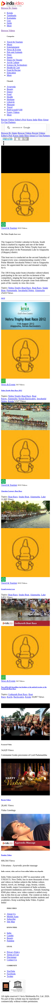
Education (11, 72)
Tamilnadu (11, 15)
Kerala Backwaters (27, 398)
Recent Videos (7, 119)
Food (9, 94)
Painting (10, 940)
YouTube (11, 971)
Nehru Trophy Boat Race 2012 (11, 390)
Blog (40, 119)
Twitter (10, 976)
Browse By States (9, 8)
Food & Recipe (14, 70)
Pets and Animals (14, 52)
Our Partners (10, 122)
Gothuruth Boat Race (17, 694)
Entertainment (13, 47)
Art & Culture (13, 62)
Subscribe (11, 919)
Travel (9, 107)
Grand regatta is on (8, 589)
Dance (10, 92)
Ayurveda (11, 86)
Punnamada (12, 290)
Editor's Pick (20, 119)
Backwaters (18, 697)
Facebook (11, 974)
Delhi (9, 23)
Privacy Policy (13, 952)
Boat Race (36, 288)
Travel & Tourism (15, 42)
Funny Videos (13, 112)
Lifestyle (11, 102)
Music (9, 44)
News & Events (14, 49)
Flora (9, 55)
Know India (32, 119)
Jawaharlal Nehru (26, 290)
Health (10, 97)
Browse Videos (8, 30)
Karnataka (11, 18)
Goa (9, 20)
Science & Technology (17, 65)
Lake (43, 497)
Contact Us (12, 960)
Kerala (10, 13)
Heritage (10, 99)
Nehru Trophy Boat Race (19, 288)
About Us (33, 135)
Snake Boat (24, 497)
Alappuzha (40, 290)
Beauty (10, 89)
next (3, 298)
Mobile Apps (12, 916)
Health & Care (13, 67)
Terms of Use (13, 954)
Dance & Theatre (14, 60)
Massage (11, 104)
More (9, 25)
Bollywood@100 (14, 110)
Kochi (9, 697)
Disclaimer (11, 957)
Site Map (11, 921)
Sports (9, 57)
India (9, 933)
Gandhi (10, 935)
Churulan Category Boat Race (11, 491)
